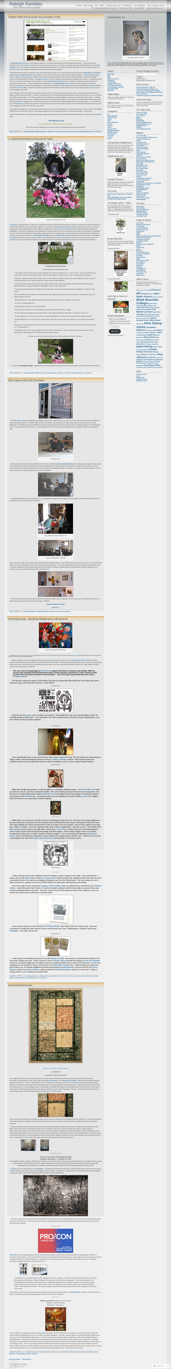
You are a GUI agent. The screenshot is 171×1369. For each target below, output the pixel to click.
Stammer (139, 267)
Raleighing (139, 186)
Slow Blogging (48, 655)
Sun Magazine (141, 269)
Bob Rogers (148, 306)
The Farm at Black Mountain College (148, 91)
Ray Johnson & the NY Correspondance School (115, 86)
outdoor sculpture (152, 344)
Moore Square (140, 340)
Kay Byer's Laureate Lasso (145, 160)
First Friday (77, 655)
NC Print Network (142, 168)
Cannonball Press (20, 977)
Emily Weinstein (68, 967)
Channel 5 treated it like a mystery (65, 227)
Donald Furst (49, 794)
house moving (145, 318)
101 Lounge (24, 65)
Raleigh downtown (41, 131)
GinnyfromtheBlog (142, 149)
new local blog (21, 87)
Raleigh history (52, 373)
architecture (155, 290)
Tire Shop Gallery (49, 878)
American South (141, 112)
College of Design (59, 759)
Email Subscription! (115, 315)
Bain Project (17, 420)
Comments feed (141, 379)
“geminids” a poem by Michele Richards (149, 95)
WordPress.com (141, 381)
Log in (138, 376)
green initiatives (112, 122)
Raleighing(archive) (142, 188)
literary (109, 124)
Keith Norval (46, 671)
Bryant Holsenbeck (63, 970)
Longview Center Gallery (50, 886)
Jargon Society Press (146, 319)
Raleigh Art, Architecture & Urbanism (148, 183)
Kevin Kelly (140, 247)
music (56, 611)
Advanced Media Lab (143, 139)
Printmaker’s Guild (142, 260)
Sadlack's (139, 359)
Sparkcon (139, 265)
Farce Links (140, 206)
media (52, 611)
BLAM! (94, 963)
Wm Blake (139, 8)
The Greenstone (141, 272)
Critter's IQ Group (142, 229)
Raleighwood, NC (142, 189)
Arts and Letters (141, 114)
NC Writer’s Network (143, 254)
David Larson (111, 117)
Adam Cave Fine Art (86, 789)
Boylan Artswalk (57, 958)
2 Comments (97, 131)
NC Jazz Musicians (142, 252)
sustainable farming (152, 363)
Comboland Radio (142, 228)
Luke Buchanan (142, 335)
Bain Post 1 (55, 607)
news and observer (72, 131)
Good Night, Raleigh (41, 235)
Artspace (78, 976)
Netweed (139, 119)
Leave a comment (64, 611)
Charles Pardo (88, 75)
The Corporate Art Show (77, 660)
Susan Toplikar (20, 1353)
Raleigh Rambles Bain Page (55, 604)
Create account (141, 374)
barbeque (155, 297)
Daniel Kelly (151, 309)
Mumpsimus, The (142, 165)
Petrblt (138, 176)
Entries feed (140, 377)
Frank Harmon (155, 314)
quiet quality (140, 181)
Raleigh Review (141, 125)
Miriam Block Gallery (70, 1080)
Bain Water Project (61, 965)
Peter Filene (62, 829)
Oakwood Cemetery (77, 373)
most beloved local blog (56, 81)
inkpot (138, 246)
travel (109, 139)
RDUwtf (138, 127)
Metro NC (139, 251)
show (43, 1333)
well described (95, 85)
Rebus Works (60, 961)
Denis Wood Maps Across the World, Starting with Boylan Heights (119, 198)
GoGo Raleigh (140, 152)
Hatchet (139, 242)
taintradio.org (140, 270)
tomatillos (139, 367)
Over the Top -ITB (142, 173)
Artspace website (20, 676)
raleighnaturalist (29, 131)
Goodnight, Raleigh (142, 154)
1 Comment (43, 977)
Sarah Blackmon (74, 1292)
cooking (143, 309)
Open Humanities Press (144, 122)
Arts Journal (140, 116)
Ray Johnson (111, 134)
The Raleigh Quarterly (143, 129)
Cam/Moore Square (142, 144)
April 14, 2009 (14, 373)
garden (138, 316)
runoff (158, 357)
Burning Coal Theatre (143, 224)
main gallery (39, 1169)
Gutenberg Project (142, 241)
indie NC (139, 155)
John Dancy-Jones (60, 131)
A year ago (13, 225)
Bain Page (88, 5)
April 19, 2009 (14, 131)
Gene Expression (142, 147)
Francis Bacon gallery (143, 238)
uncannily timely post (62, 235)
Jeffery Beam (155, 320)
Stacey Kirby (140, 196)
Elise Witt (147, 314)
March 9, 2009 (14, 611)
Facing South (140, 145)
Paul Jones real (141, 175)
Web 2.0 (150, 367)
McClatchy (18, 103)
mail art (109, 125)
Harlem (157, 316)
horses (138, 318)
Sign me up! (115, 331)
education (140, 314)
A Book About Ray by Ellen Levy (147, 89)
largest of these (42, 79)
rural (161, 357)
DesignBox (14, 931)
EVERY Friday (71, 655)
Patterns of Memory (51, 1080)
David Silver (156, 312)
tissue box (139, 273)
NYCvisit (139, 255)
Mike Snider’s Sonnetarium (145, 162)
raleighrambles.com (154, 8)
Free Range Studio (51, 926)
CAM (154, 305)
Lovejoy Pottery (148, 332)
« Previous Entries (14, 1359)
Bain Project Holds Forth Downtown (26, 380)
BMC (109, 77)
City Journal (140, 226)
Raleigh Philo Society (143, 185)
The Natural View (56, 121)
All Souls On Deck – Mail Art (145, 87)
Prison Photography (142, 180)
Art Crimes (140, 223)
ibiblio (138, 117)
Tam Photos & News (143, 198)
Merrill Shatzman (29, 796)
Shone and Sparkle (142, 193)
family (109, 119)
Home (79, 5)
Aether (138, 141)
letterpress (139, 332)
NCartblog (139, 170)
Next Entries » (27, 1359)
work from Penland (92, 961)
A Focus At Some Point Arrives (146, 137)
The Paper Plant (126, 8)
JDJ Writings (111, 82)
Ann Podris (55, 662)
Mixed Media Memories (20, 985)
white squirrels (158, 367)
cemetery (152, 307)
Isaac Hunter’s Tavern (143, 157)
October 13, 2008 (15, 1352)
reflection (50, 131)
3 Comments (88, 373)
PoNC (138, 259)
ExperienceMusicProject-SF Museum (148, 236)
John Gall (87, 796)
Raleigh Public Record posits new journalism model (34, 17)
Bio (108, 75)
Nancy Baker (30, 878)
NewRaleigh (140, 121)
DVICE (138, 233)
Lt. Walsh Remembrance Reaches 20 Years (30, 138)
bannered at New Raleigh (63, 464)
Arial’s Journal (141, 142)
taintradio (139, 365)
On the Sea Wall (141, 172)
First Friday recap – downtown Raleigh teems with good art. (38, 618)
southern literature (149, 361)
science (110, 137)
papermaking (82, 1352)
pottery (138, 349)
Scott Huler (140, 264)
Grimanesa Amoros (142, 239)
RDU (148, 357)
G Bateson (110, 80)
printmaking (90, 1352)
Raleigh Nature (141, 211)
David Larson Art (113, 79)
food (108, 121)
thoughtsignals (141, 199)
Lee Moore (158, 330)
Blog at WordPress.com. (17, 1367)
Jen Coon (139, 324)
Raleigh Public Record (19, 63)
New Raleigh (145, 342)
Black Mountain (112, 116)
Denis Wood (140, 231)
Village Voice (140, 275)
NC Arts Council (141, 167)
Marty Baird (73, 1352)
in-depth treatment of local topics (31, 75)
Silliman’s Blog (141, 194)
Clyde (33, 655)
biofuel (161, 297)
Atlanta (151, 294)
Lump (28, 715)
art (36, 611)
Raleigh (153, 349)
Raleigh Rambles (25, 3)
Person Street (112, 129)
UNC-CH (145, 367)
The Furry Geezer (142, 213)
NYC (145, 344)
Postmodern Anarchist (143, 178)
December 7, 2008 (15, 976)
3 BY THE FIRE (141, 136)
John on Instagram (142, 209)
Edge (138, 234)
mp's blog (139, 163)
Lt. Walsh (67, 373)
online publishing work (43, 838)
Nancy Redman (33, 970)
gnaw (138, 150)
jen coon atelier (141, 158)
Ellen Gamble (15, 829)
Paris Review (140, 257)
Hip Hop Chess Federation (145, 244)
